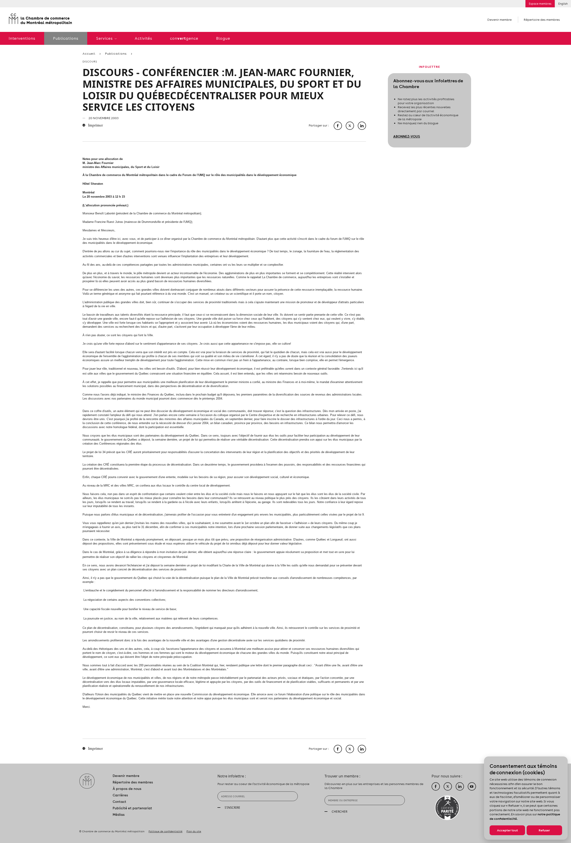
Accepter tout (507, 830)
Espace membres (540, 3)
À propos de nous (127, 789)
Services (105, 38)
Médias (119, 814)
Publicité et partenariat (132, 808)
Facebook (436, 786)
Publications (65, 38)
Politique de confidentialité (165, 831)
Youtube (472, 786)
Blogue (223, 38)
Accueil (89, 54)
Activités (143, 38)
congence (184, 38)
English (563, 3)
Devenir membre (499, 20)
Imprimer (95, 125)
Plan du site (193, 831)
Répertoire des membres (542, 20)
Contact (119, 802)
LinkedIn (460, 786)
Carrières (120, 795)
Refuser (544, 830)
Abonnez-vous (406, 136)
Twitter (448, 786)
